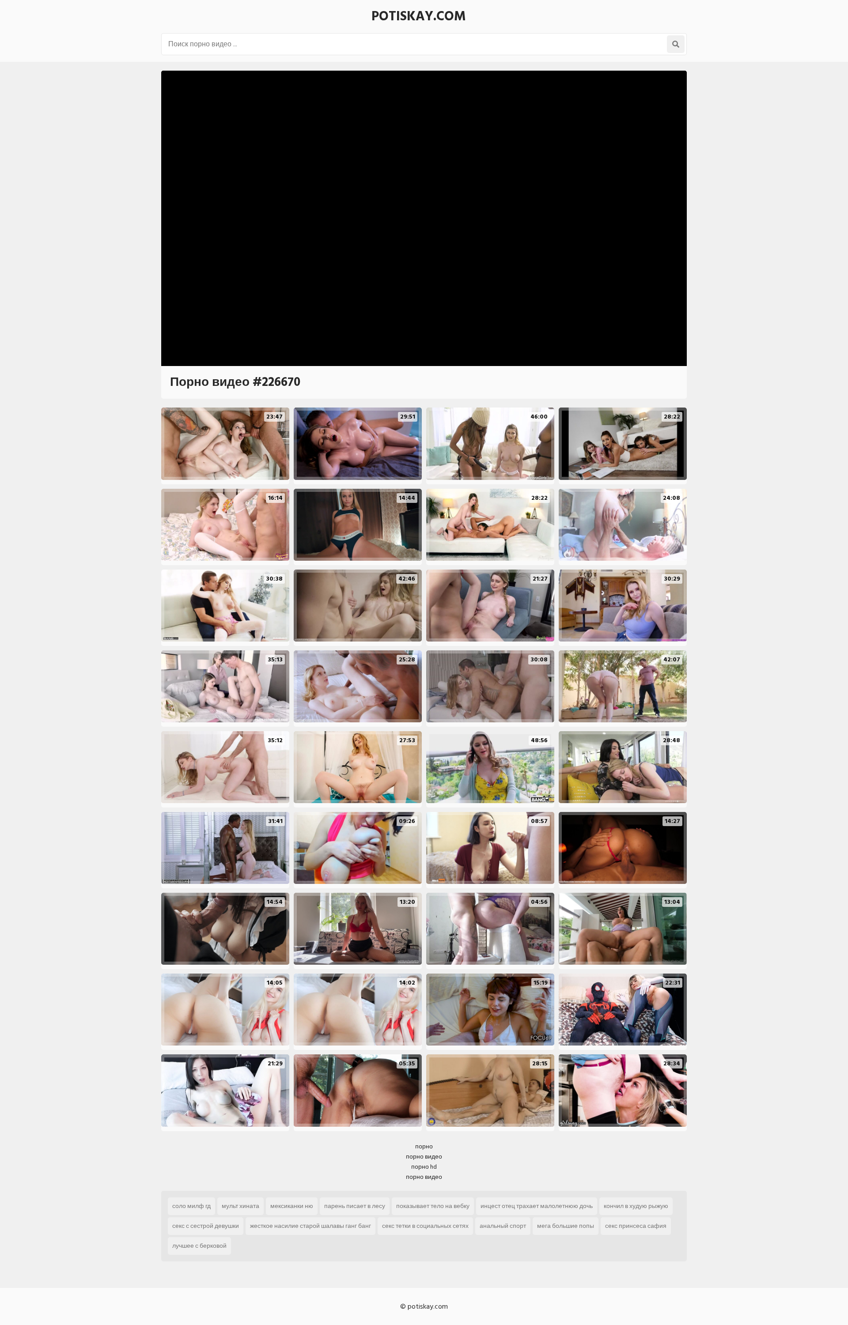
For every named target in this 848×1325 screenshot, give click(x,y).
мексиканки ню (291, 1206)
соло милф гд (191, 1206)
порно (424, 1146)
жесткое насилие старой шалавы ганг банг (310, 1226)
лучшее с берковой (199, 1246)
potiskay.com (418, 16)
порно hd (424, 1167)
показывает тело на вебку (432, 1206)
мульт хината (240, 1206)
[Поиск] (676, 44)
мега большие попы (565, 1226)
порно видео (424, 1156)
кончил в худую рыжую (636, 1206)
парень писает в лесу (354, 1206)
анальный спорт (503, 1226)
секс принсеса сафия (635, 1226)
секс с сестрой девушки (205, 1226)
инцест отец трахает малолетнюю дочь (537, 1206)
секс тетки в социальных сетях (425, 1226)
